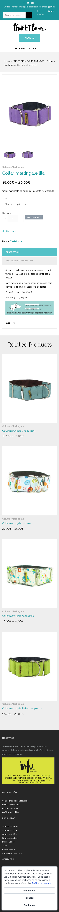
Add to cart (34, 217)
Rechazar (29, 897)
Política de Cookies (10, 812)
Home (8, 61)
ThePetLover (16, 241)
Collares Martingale (13, 167)
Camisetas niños (9, 834)
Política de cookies (41, 883)
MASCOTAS (18, 61)
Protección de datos (11, 804)
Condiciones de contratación (15, 801)
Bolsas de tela (8, 849)
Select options (13, 437)
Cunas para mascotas (11, 853)
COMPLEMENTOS (35, 61)
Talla (4, 199)
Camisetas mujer (9, 830)
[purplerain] (29, 109)
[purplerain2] (27, 153)
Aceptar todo (29, 890)
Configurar (29, 905)
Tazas (4, 845)
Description (13, 252)
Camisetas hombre (10, 826)
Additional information (19, 261)
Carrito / (28, 48)
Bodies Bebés (8, 842)
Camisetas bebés (9, 838)
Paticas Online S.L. (10, 808)
